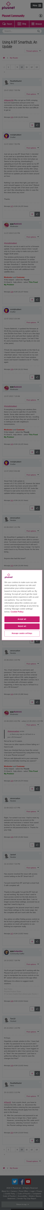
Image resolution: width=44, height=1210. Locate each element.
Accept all (22, 619)
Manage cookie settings (22, 634)
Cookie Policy (17, 612)
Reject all (22, 626)
